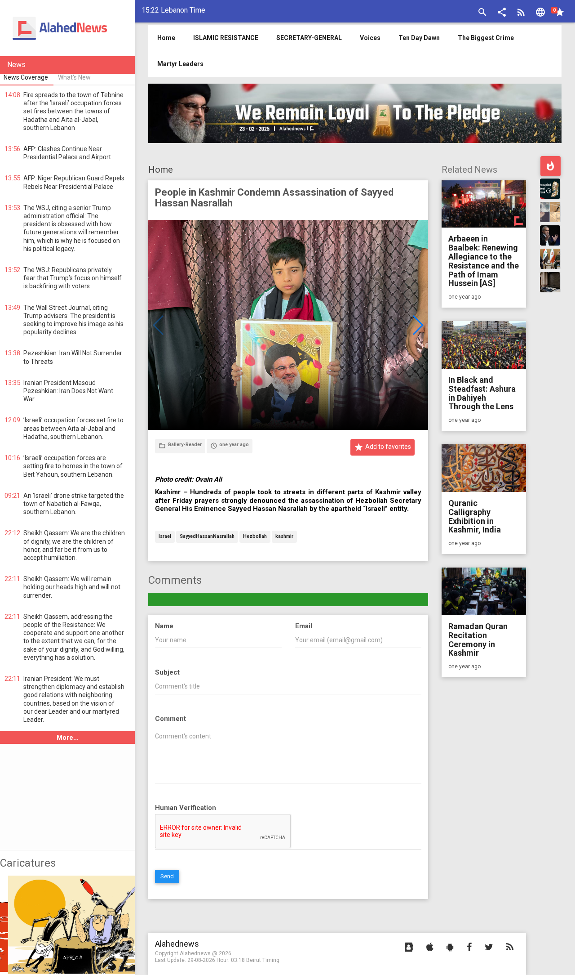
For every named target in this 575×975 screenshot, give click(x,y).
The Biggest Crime (486, 37)
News (16, 64)
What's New (74, 77)
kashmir (284, 536)
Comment (170, 719)
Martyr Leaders (180, 63)
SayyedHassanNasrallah (207, 536)
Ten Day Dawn (419, 37)
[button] (501, 13)
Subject (167, 672)
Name (164, 626)
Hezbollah (255, 536)
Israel (165, 536)
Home (160, 169)
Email (303, 626)
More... (68, 737)
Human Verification (185, 808)
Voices (370, 37)
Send (167, 876)
